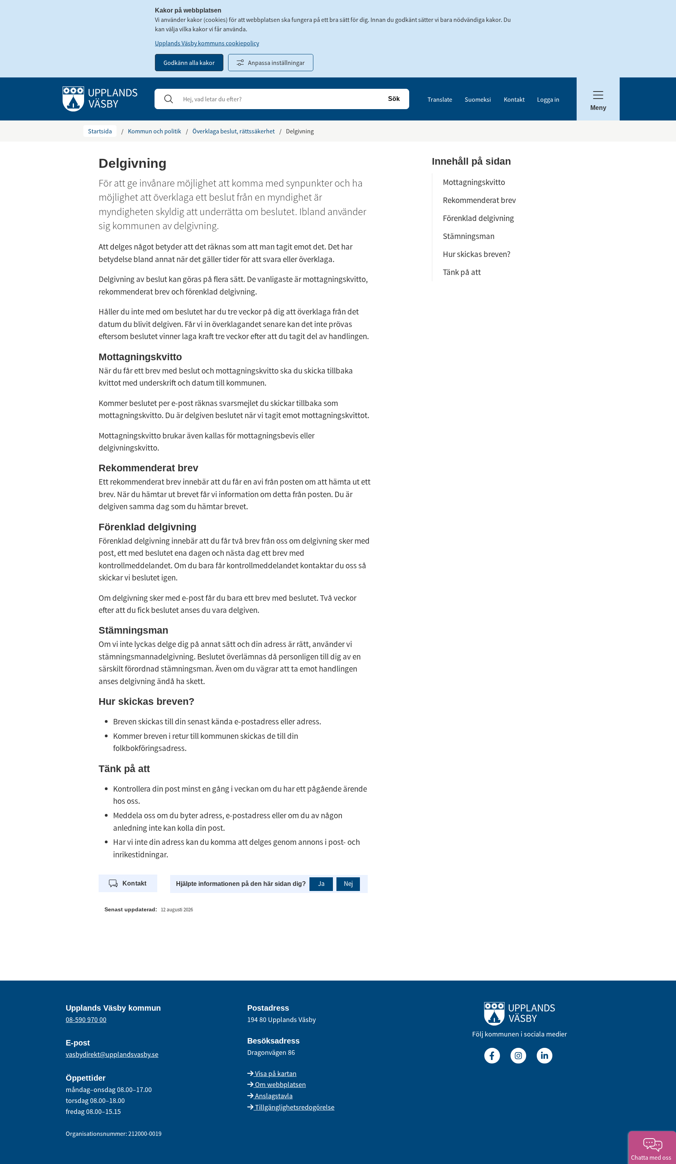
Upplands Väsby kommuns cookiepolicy (207, 43)
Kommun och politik (154, 131)
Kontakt (514, 99)
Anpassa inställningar (276, 62)
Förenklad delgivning (478, 218)
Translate (440, 99)
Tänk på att (462, 272)
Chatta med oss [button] (652, 1157)
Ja (321, 883)
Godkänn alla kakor (189, 62)
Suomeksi (478, 99)
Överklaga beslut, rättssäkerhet (233, 131)
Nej (348, 883)
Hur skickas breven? (477, 254)
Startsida (100, 131)
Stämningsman (468, 236)
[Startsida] (100, 98)
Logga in (548, 99)
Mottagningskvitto (474, 182)
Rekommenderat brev (479, 200)
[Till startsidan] (519, 1015)
